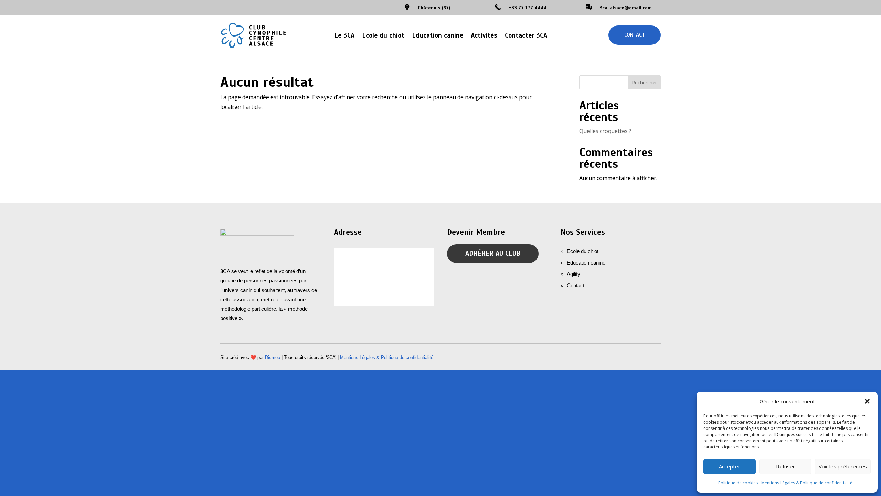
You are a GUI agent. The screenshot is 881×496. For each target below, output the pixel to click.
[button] (867, 401)
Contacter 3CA (526, 35)
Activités (484, 35)
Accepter (729, 466)
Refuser (785, 466)
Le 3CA (344, 35)
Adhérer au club (492, 253)
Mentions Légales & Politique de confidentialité (806, 483)
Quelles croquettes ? (605, 131)
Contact (634, 34)
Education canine (437, 35)
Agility (573, 274)
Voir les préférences (843, 466)
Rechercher (644, 82)
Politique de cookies (738, 483)
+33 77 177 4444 (528, 8)
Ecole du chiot (383, 35)
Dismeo (272, 357)
